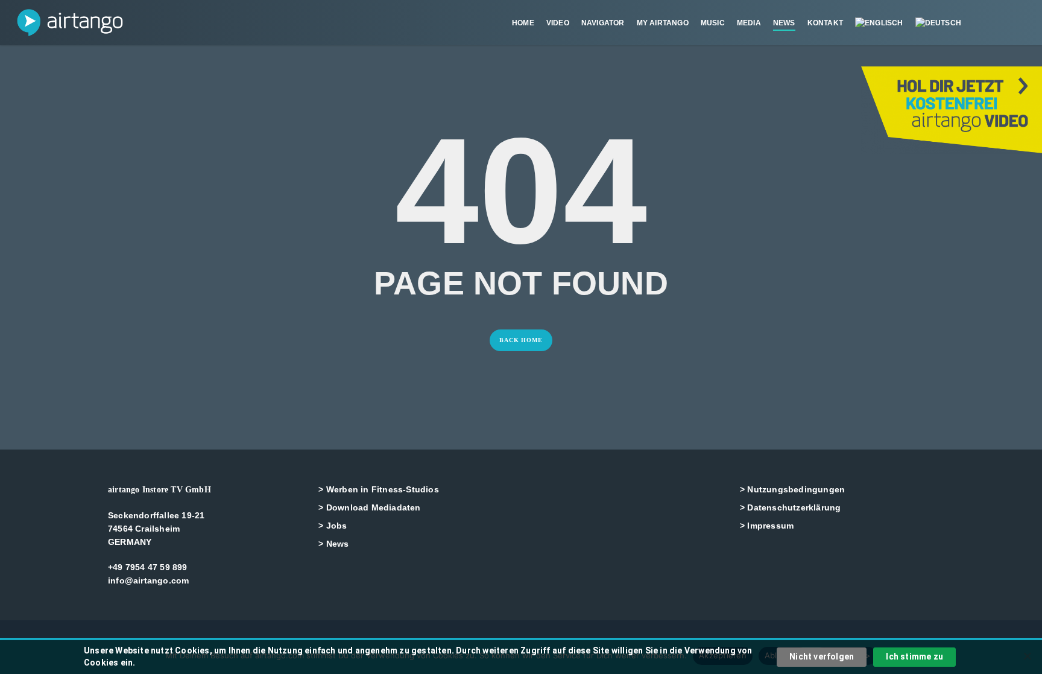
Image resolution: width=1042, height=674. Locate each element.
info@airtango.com (148, 580)
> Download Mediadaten (369, 507)
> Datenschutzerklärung (790, 507)
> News (333, 543)
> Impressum (767, 525)
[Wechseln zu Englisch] (879, 22)
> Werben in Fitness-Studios (378, 489)
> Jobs (332, 525)
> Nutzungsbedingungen (792, 489)
